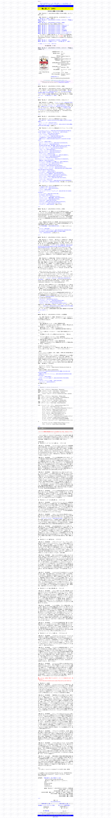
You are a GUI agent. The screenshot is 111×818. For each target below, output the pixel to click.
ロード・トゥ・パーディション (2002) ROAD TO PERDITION (53, 158)
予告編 (58, 3)
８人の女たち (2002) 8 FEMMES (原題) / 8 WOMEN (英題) (52, 231)
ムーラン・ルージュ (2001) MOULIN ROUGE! (50, 150)
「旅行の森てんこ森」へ (64, 803)
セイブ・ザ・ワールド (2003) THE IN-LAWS (51, 518)
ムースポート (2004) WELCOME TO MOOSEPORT (51, 172)
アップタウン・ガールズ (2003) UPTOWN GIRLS (50, 163)
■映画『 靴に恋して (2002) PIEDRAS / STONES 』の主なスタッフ (53, 25)
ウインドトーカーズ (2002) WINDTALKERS (49, 156)
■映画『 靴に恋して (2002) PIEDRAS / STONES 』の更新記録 (52, 40)
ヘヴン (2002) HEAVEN (45, 232)
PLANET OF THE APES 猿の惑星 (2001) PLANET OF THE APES (54, 145)
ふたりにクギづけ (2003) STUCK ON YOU (49, 164)
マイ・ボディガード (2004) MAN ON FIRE (49, 181)
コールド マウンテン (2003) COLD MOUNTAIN (50, 301)
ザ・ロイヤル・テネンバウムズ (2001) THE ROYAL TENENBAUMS (55, 230)
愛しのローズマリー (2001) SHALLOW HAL (49, 152)
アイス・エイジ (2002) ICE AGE (47, 153)
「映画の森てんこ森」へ (46, 803)
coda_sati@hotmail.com (55, 801)
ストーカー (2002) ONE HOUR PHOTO (48, 157)
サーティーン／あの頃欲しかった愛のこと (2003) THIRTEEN (53, 161)
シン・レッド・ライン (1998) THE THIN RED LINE (51, 136)
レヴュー (50, 3)
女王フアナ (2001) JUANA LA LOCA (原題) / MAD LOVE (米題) (58, 305)
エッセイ (60, 3)
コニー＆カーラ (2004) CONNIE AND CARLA (50, 203)
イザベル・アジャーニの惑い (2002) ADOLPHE (50, 380)
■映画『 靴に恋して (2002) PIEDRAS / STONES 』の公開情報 (52, 30)
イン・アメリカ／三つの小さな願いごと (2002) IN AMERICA (53, 154)
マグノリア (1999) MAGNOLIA (50, 91)
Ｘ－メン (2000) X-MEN (45, 141)
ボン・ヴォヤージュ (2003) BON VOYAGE (49, 196)
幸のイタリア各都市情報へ (64, 805)
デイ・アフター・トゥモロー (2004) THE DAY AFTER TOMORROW (55, 180)
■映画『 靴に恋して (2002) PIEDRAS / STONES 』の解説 (51, 22)
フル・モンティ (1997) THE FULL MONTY (49, 133)
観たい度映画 (54, 3)
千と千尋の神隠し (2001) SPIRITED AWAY (49, 226)
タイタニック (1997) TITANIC (60, 132)
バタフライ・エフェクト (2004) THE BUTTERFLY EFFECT (53, 303)
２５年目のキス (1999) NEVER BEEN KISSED (50, 137)
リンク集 (69, 3)
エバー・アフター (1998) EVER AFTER (48, 134)
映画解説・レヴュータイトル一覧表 (46, 805)
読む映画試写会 (46, 3)
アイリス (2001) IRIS (44, 228)
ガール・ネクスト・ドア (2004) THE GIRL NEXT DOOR (52, 177)
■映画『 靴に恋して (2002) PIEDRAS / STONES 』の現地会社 (52, 26)
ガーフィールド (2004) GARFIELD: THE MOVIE (50, 176)
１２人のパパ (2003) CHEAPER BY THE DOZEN (50, 165)
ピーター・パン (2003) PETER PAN (57, 105)
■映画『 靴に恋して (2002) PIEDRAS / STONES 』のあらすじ (52, 29)
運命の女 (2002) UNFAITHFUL (46, 160)
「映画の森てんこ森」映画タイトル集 (52, 777)
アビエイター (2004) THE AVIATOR (47, 200)
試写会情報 (66, 3)
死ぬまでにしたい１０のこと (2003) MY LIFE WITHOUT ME (55, 106)
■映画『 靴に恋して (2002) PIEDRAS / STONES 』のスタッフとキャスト (55, 32)
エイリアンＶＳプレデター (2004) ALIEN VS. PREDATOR (52, 175)
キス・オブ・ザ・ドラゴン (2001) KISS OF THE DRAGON (53, 146)
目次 (42, 3)
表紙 (40, 3)
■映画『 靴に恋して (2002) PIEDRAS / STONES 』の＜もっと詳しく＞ (54, 33)
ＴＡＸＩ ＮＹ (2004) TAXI (45, 179)
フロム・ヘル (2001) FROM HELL (47, 149)
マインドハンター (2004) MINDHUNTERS (49, 199)
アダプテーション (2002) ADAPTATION (48, 188)
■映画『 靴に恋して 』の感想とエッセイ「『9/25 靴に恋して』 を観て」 (54, 41)
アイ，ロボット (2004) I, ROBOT (47, 171)
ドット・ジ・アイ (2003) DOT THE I (64, 102)
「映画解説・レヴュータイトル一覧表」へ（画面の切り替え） (48, 43)
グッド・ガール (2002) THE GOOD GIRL (49, 193)
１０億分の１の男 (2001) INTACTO (47, 186)
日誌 (63, 3)
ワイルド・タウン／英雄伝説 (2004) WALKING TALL (51, 173)
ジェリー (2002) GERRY (45, 189)
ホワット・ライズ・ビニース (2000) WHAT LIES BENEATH (53, 142)
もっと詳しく (43, 309)
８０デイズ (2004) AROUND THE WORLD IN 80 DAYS (52, 201)
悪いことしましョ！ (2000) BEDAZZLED (49, 144)
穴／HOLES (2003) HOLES (45, 195)
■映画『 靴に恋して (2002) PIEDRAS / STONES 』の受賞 (51, 28)
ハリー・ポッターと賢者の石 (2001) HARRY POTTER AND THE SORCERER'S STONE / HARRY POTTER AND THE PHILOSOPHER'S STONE (55, 246)
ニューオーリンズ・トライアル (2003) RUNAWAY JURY (52, 167)
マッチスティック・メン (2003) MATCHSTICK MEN (51, 300)
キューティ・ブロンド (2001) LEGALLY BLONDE (51, 148)
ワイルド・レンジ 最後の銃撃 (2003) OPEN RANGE (51, 197)
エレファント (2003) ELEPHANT (47, 382)
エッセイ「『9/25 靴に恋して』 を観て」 (48, 95)
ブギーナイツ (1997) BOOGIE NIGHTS (48, 299)
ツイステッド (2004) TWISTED (46, 204)
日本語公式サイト (55, 76)
